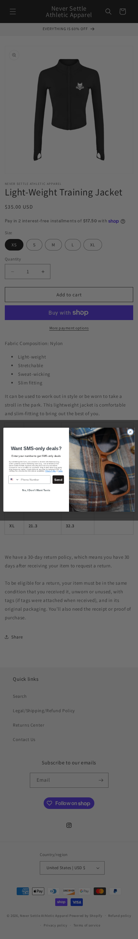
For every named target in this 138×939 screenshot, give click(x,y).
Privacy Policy (50, 471)
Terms (60, 471)
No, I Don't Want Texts (36, 490)
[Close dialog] (130, 432)
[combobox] (14, 479)
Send (58, 479)
